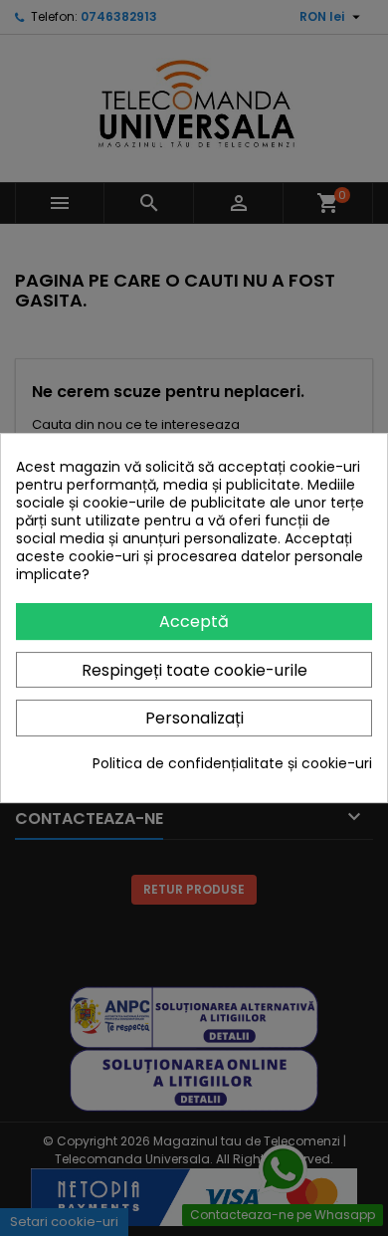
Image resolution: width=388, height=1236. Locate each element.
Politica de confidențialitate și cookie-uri (232, 763)
